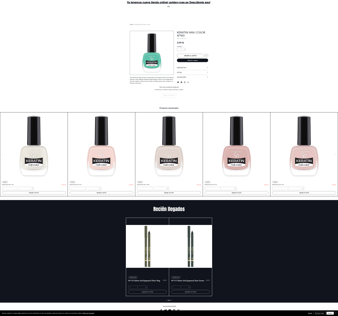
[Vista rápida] (34, 146)
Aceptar (330, 313)
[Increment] (184, 49)
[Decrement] (178, 49)
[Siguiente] (335, 154)
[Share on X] (188, 81)
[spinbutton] (181, 49)
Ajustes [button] (310, 313)
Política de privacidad (88, 313)
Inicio (131, 24)
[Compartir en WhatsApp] (185, 81)
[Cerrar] (336, 313)
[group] (169, 154)
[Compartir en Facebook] (178, 81)
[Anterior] (2, 154)
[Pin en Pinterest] (181, 81)
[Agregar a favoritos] (206, 56)
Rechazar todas (319, 313)
